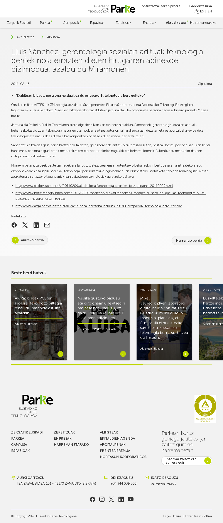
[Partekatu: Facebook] (14, 225)
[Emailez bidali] (47, 225)
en (210, 11)
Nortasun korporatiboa (123, 457)
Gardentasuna (200, 6)
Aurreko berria (32, 240)
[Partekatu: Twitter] (25, 225)
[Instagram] (102, 499)
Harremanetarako (203, 23)
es (201, 11)
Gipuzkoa (205, 84)
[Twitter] (112, 499)
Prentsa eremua (115, 451)
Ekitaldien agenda (117, 438)
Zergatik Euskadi (19, 23)
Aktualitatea (176, 23)
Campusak (71, 23)
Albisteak (53, 37)
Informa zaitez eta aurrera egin (181, 461)
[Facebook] (92, 499)
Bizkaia (32, 324)
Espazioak (97, 23)
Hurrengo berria (189, 240)
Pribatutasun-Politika (198, 516)
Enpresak (149, 23)
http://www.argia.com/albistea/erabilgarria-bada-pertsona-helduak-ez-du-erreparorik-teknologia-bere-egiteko (98, 206)
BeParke (96, 329)
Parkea (45, 23)
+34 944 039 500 (123, 483)
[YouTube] (130, 499)
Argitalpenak (112, 444)
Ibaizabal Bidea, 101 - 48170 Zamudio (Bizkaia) (56, 483)
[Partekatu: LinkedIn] (36, 225)
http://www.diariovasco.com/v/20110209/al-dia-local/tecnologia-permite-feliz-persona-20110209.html (94, 186)
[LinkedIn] (121, 499)
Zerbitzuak (123, 23)
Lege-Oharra (172, 516)
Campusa (19, 444)
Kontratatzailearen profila (160, 6)
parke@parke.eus (163, 483)
